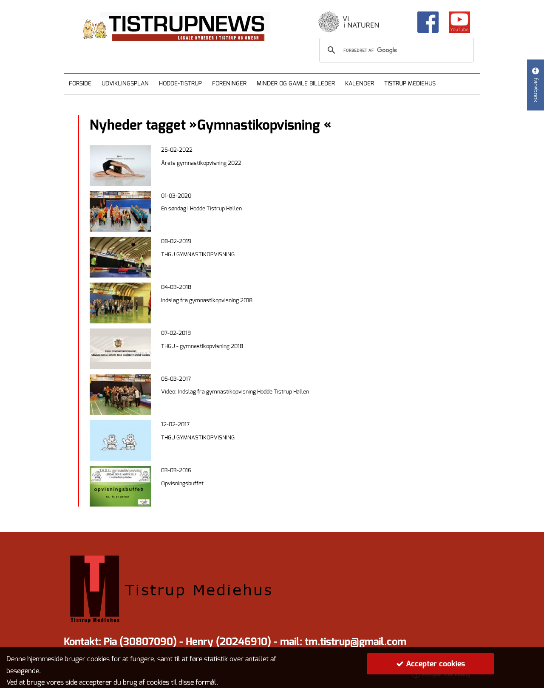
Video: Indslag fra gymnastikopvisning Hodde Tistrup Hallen (235, 391)
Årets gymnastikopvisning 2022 (201, 163)
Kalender (359, 83)
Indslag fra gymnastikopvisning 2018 (206, 300)
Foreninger (229, 83)
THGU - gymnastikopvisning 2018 (202, 346)
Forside (80, 83)
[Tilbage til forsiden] (183, 27)
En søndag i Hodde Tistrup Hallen (201, 208)
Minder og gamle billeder (296, 83)
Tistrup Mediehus (410, 83)
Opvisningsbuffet (182, 483)
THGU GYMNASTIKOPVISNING (198, 254)
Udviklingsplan (125, 83)
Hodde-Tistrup (180, 83)
